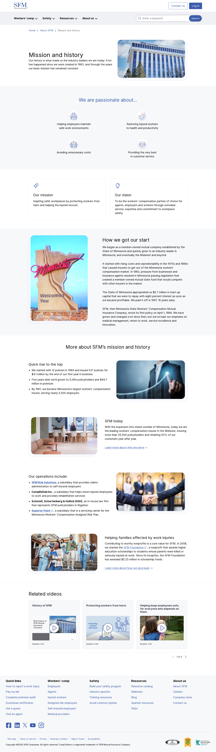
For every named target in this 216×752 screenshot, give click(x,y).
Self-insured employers (62, 708)
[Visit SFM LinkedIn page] (17, 725)
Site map (11, 739)
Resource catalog (142, 686)
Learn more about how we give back (127, 568)
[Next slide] (185, 657)
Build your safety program (105, 686)
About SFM (46, 30)
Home (32, 30)
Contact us (178, 5)
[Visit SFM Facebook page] (9, 725)
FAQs (134, 708)
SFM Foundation (135, 547)
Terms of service (28, 739)
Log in (195, 5)
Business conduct (59, 739)
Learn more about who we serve (124, 447)
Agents (52, 691)
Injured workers (57, 697)
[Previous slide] (173, 657)
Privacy (43, 739)
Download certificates (19, 702)
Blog (134, 697)
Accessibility (94, 739)
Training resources (100, 697)
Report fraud (77, 739)
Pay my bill (12, 691)
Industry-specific (99, 691)
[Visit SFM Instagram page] (41, 725)
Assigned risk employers (62, 702)
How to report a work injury (23, 686)
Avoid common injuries (103, 702)
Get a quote (13, 708)
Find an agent (14, 714)
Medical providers (59, 714)
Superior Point (42, 510)
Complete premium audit (21, 697)
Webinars (137, 691)
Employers (54, 686)
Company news (182, 697)
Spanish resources (142, 702)
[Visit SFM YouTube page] (33, 725)
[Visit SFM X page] (25, 725)
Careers (177, 691)
